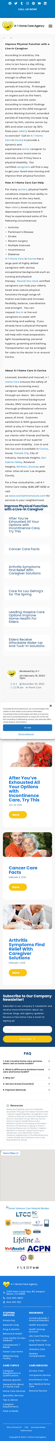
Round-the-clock (27, 281)
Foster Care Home (13, 1351)
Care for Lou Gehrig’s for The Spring (26, 593)
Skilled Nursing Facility (10, 1357)
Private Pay (9, 1320)
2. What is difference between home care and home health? (23, 1070)
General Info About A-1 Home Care (13, 1385)
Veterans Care (37, 1349)
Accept (27, 727)
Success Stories (38, 1427)
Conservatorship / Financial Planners (39, 1319)
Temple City (21, 453)
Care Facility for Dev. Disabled (14, 1339)
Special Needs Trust (40, 1344)
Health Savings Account (37, 1330)
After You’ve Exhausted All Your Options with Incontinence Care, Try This (24, 525)
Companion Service (40, 1375)
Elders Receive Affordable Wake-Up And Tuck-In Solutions (26, 642)
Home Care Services (14, 1391)
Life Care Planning (39, 1336)
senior (26, 149)
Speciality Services (13, 1395)
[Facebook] (10, 3)
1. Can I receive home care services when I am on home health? (22, 1062)
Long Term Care (38, 1340)
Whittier (21, 466)
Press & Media (10, 1411)
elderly (23, 131)
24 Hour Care (36, 1370)
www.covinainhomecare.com (27, 495)
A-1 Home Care (14, 258)
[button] (50, 705)
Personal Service (38, 1390)
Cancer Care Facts (24, 549)
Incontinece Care (38, 1379)
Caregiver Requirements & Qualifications (12, 1373)
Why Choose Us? (14, 1427)
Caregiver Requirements (10, 1405)
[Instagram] (28, 3)
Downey (33, 466)
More (16, 815)
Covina (19, 140)
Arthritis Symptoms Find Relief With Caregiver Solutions (25, 570)
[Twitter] (16, 3)
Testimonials (26, 1430)
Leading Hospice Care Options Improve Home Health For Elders (27, 617)
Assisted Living (11, 1324)
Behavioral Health (12, 1333)
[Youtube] (39, 3)
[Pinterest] (33, 3)
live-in (19, 312)
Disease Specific (12, 1379)
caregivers (23, 167)
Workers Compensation (37, 1354)
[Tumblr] (22, 3)
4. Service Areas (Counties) (18, 1083)
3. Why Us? (9, 1077)
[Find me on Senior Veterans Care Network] (27, 1208)
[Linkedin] (45, 3)
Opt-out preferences (26, 734)
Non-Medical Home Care (39, 1385)
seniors (22, 189)
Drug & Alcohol (11, 1329)
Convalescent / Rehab (11, 1346)
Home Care (35, 687)
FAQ (26, 1427)
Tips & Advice (10, 1399)
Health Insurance (38, 1324)
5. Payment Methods (14, 1089)
